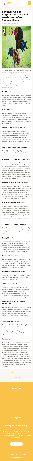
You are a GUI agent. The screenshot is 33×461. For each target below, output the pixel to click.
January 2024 (16, 402)
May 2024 (16, 394)
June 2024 (16, 392)
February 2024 (16, 400)
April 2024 (16, 396)
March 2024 (16, 398)
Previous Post (16, 373)
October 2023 (16, 408)
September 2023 (16, 409)
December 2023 (16, 404)
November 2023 (16, 406)
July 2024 (16, 390)
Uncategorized (7, 23)
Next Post (17, 378)
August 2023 (16, 411)
